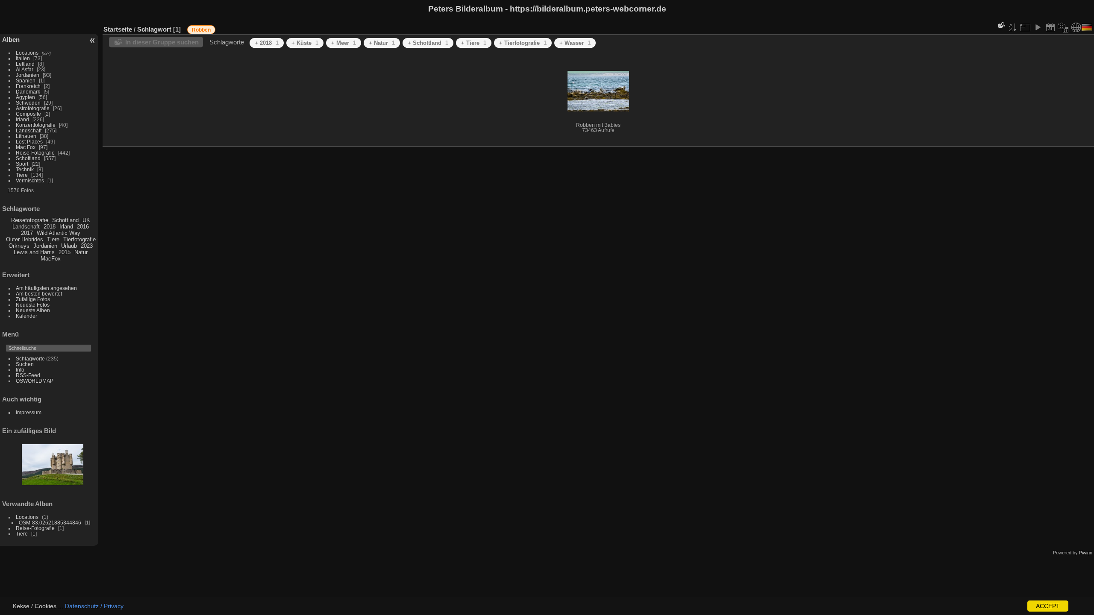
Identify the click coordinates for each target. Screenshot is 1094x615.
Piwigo (1085, 552)
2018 (50, 226)
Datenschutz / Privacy (94, 606)
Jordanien (27, 75)
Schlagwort (154, 29)
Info (20, 369)
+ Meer (343, 43)
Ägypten (25, 97)
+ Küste (304, 43)
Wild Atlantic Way (58, 233)
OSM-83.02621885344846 (50, 522)
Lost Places (29, 141)
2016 (83, 226)
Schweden (28, 102)
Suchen (25, 364)
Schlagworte (30, 358)
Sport (22, 164)
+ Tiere (473, 43)
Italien (23, 58)
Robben (201, 30)
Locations (27, 53)
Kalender (26, 316)
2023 (87, 246)
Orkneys (19, 246)
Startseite (117, 29)
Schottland (28, 158)
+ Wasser (575, 43)
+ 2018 (267, 43)
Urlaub (69, 246)
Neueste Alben (33, 310)
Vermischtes (30, 180)
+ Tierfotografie (523, 43)
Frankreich (28, 86)
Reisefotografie (29, 220)
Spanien (25, 80)
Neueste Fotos (33, 305)
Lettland (25, 64)
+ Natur (382, 43)
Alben (11, 39)
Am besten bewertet (39, 293)
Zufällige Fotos (33, 299)
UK (86, 220)
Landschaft (28, 130)
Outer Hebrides (24, 239)
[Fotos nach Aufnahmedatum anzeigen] (1063, 27)
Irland (22, 119)
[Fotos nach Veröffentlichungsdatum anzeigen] (1050, 27)
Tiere (22, 175)
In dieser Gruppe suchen (162, 42)
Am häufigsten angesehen (46, 288)
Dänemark (28, 91)
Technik (25, 169)
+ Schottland (428, 43)
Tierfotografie (79, 239)
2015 (65, 252)
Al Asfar (24, 69)
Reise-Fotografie (35, 152)
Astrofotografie (33, 108)
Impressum (28, 412)
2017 (27, 233)
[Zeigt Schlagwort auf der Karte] (1076, 27)
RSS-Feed (28, 375)
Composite (28, 114)
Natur (81, 252)
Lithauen (26, 136)
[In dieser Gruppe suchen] (1001, 25)
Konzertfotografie (36, 125)
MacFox (51, 258)
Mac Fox (25, 147)
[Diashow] (1037, 27)
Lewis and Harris (34, 252)
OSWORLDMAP (34, 381)
